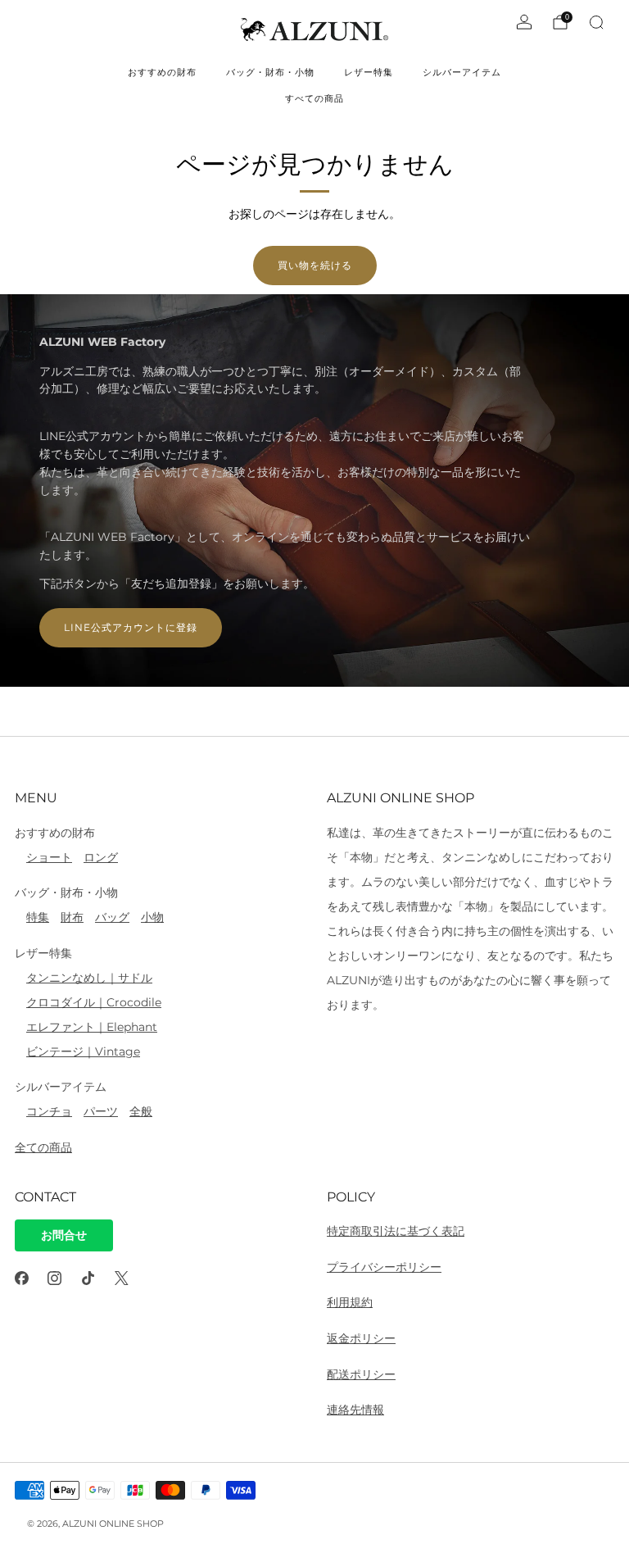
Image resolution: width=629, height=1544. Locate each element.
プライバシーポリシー (384, 1267)
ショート (49, 857)
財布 (72, 917)
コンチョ (49, 1111)
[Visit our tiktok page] (88, 1278)
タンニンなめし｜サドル (89, 977)
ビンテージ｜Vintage (83, 1051)
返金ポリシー (361, 1338)
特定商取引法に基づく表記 (395, 1230)
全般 (140, 1111)
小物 (152, 917)
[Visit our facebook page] (21, 1278)
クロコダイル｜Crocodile (93, 1002)
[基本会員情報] (524, 22)
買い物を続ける (315, 265)
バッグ (112, 917)
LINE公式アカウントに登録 (130, 627)
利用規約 (350, 1302)
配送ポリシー (361, 1374)
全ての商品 (43, 1147)
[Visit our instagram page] (55, 1278)
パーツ (101, 1111)
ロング (101, 857)
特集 (37, 917)
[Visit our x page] (121, 1278)
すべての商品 (314, 98)
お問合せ (64, 1235)
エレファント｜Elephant (91, 1026)
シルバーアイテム (462, 72)
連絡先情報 (355, 1409)
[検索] (596, 22)
